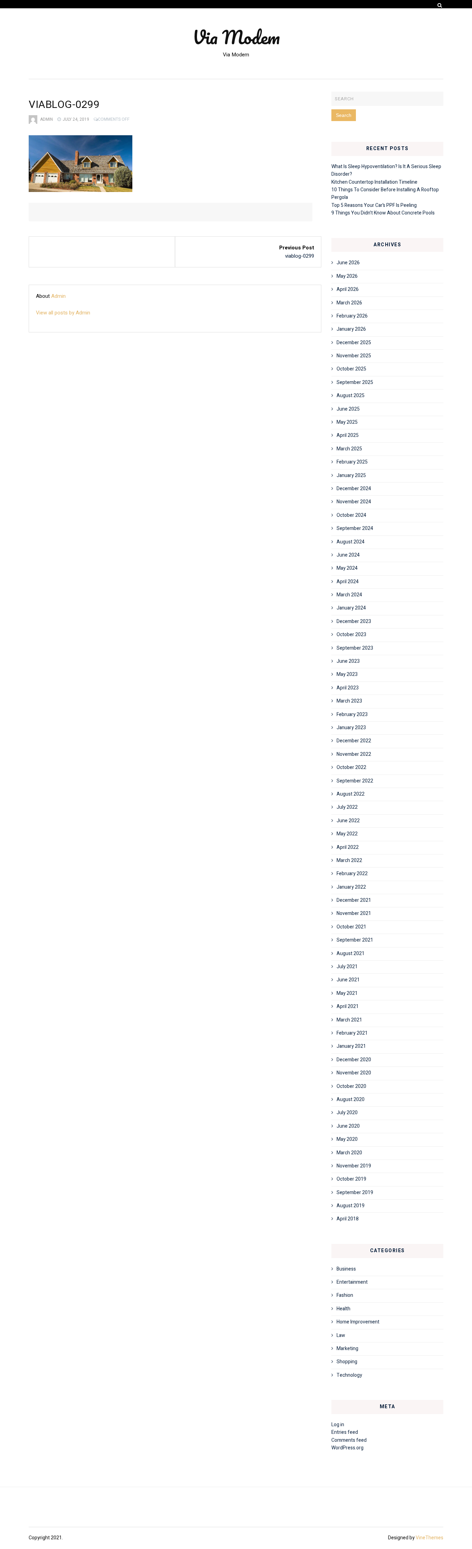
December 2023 (354, 621)
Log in (337, 1424)
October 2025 (351, 369)
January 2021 (351, 1046)
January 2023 (351, 727)
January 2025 (351, 475)
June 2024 (348, 555)
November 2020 (354, 1072)
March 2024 (349, 594)
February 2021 (352, 1033)
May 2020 (347, 1139)
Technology (349, 1375)
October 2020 (351, 1086)
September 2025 (355, 382)
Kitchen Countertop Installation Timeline (374, 182)
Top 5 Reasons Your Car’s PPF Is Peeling (374, 205)
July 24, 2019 (76, 119)
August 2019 (351, 1205)
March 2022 (349, 860)
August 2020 (351, 1099)
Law (341, 1335)
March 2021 (349, 1020)
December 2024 (354, 488)
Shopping (347, 1361)
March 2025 (349, 448)
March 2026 (349, 302)
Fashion (345, 1295)
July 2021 (347, 966)
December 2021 (354, 900)
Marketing (347, 1348)
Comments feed (349, 1440)
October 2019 (351, 1179)
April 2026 (348, 289)
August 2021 (351, 953)
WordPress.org (347, 1447)
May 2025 (347, 422)
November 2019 (354, 1166)
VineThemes (429, 1537)
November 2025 (354, 355)
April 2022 (348, 847)
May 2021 (347, 993)
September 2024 (355, 528)
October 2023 (351, 634)
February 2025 (352, 462)
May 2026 (347, 276)
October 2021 (351, 927)
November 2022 (354, 754)
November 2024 (354, 501)
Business (346, 1269)
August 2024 (351, 542)
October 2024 (351, 515)
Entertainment (352, 1282)
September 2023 (355, 648)
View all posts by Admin (63, 313)
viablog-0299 (299, 256)
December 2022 (354, 740)
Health (343, 1308)
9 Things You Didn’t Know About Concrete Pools (383, 213)
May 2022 (347, 833)
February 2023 (352, 714)
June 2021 (348, 979)
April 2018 (348, 1218)
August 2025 (351, 395)
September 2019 (355, 1192)
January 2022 (351, 887)
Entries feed (344, 1432)
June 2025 (348, 409)
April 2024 (348, 581)
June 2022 (348, 820)
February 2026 (352, 316)
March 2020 (349, 1152)
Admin (46, 119)
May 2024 (347, 568)
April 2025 (348, 435)
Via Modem (236, 37)
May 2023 (347, 674)
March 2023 (349, 701)
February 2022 (352, 873)
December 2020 (354, 1059)
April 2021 (348, 1006)
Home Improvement (358, 1322)
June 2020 (348, 1126)
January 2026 (351, 329)
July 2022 (347, 807)
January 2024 (351, 608)
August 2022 (351, 794)
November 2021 (354, 913)
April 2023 (348, 687)
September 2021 (355, 940)
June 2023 (348, 661)
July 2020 (347, 1112)
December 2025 (354, 342)
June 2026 (348, 262)
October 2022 (351, 767)
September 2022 (355, 781)
